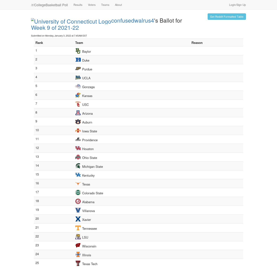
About (118, 5)
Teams (105, 5)
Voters (92, 5)
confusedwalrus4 (132, 20)
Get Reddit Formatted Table (226, 16)
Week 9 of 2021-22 (55, 27)
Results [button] (77, 5)
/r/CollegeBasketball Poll (49, 4)
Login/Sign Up (237, 5)
